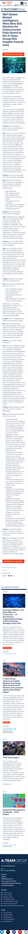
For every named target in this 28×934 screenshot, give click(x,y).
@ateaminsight (7, 912)
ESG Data (4, 570)
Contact (3, 876)
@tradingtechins (8, 917)
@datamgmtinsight (8, 919)
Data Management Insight (10, 567)
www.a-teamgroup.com (8, 866)
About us (3, 874)
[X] (8, 932)
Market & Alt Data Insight (10, 729)
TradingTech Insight (8, 732)
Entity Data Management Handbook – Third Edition (14, 812)
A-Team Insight (7, 894)
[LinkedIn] (2, 932)
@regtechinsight (8, 915)
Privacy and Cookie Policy (8, 881)
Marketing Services (7, 879)
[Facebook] (14, 932)
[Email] (26, 932)
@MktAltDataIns (7, 921)
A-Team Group (7, 892)
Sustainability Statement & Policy (11, 883)
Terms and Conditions (7, 885)
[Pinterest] (20, 932)
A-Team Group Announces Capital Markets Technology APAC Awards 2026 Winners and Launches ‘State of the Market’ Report (13, 685)
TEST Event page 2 (11, 757)
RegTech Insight (8, 731)
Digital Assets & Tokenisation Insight (13, 905)
